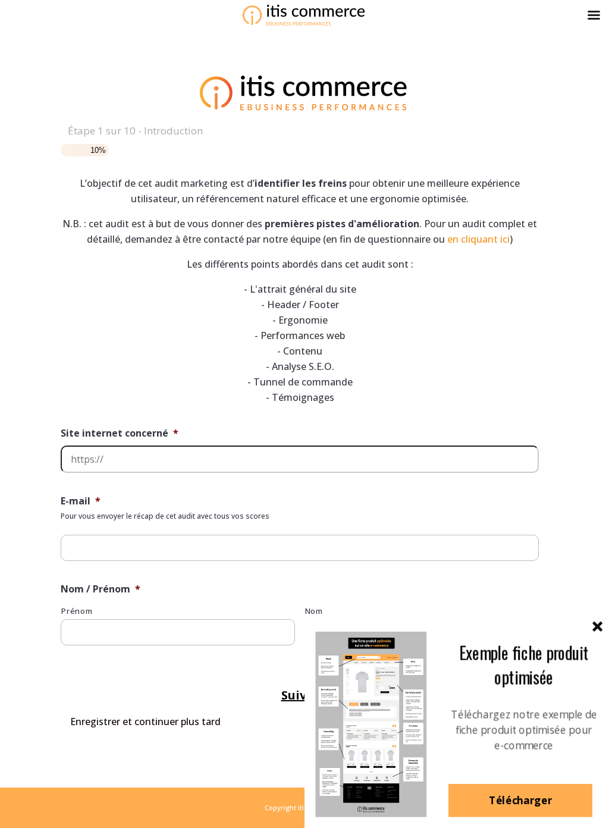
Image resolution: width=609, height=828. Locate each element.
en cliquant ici (478, 239)
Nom (314, 611)
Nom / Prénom (100, 589)
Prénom (76, 611)
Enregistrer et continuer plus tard (145, 721)
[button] (523, 665)
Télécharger (520, 801)
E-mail (81, 501)
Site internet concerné (119, 433)
